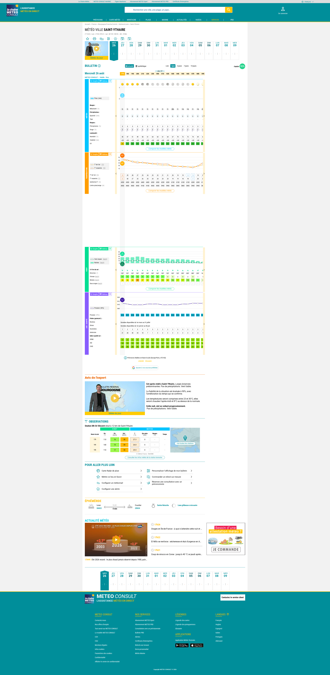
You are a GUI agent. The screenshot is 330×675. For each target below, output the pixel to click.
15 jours (193, 66)
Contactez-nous (100, 620)
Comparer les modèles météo (160, 149)
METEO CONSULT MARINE (102, 1)
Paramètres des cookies (103, 653)
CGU (96, 641)
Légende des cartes (182, 620)
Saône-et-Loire (124, 24)
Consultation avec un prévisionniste (147, 629)
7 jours (186, 66)
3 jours (179, 66)
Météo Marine (140, 653)
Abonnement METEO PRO (144, 624)
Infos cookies (99, 649)
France (94, 24)
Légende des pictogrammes (185, 624)
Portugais (219, 637)
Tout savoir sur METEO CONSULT (106, 629)
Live (167, 66)
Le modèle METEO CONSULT (105, 633)
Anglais (218, 624)
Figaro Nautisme (120, 1)
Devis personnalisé (141, 649)
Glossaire (148, 361)
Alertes (137, 637)
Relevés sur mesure (142, 645)
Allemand (219, 641)
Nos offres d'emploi (102, 624)
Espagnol (219, 629)
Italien (218, 633)
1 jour (173, 66)
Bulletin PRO (139, 633)
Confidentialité (100, 657)
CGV (96, 637)
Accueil (87, 24)
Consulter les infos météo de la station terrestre (145, 457)
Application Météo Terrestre (185, 640)
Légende (141, 361)
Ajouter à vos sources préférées (147, 368)
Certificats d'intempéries (143, 641)
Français (219, 620)
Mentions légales (101, 645)
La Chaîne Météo (83, 1)
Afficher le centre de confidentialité (107, 662)
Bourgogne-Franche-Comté (107, 24)
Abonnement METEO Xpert (144, 620)
